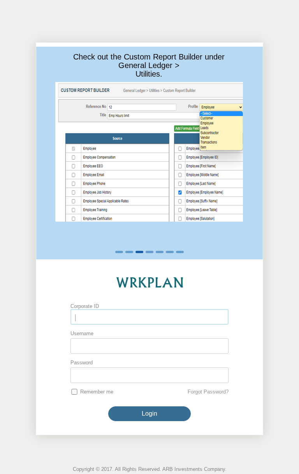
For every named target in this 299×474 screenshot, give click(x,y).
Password (81, 363)
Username (81, 333)
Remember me (96, 392)
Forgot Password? (208, 392)
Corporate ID (84, 306)
